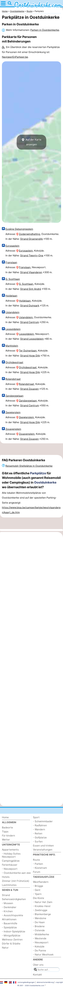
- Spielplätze (9, 927)
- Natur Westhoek (43, 954)
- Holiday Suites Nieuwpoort (11, 855)
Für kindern (8, 835)
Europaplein (12, 245)
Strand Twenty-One (31, 255)
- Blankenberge (42, 914)
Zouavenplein (13, 429)
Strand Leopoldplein (32, 338)
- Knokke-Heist (42, 906)
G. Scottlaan (12, 279)
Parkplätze (38, 473)
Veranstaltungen (42, 849)
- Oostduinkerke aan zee (16, 872)
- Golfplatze (40, 837)
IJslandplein (12, 312)
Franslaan (11, 262)
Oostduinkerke (45, 482)
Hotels (6, 876)
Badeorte (7, 827)
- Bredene (39, 926)
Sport (36, 817)
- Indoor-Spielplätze (13, 931)
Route (36, 859)
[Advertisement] (31, 449)
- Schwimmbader (43, 821)
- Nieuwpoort (9, 868)
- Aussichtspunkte (12, 915)
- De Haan (39, 922)
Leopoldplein (13, 329)
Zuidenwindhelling (29, 234)
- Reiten (37, 833)
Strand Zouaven (29, 388)
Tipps (5, 831)
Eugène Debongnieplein (19, 229)
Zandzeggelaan (14, 395)
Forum (36, 871)
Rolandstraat (13, 379)
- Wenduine (39, 918)
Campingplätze (11, 860)
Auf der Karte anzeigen (33, 142)
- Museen (7, 903)
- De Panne (39, 950)
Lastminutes (9, 884)
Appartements (10, 849)
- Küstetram (40, 867)
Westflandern (40, 881)
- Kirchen (7, 911)
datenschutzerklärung (45, 982)
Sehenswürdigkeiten (14, 899)
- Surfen (38, 841)
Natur (5, 947)
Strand (6, 895)
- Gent (36, 889)
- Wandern (39, 829)
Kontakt (37, 974)
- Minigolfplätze (11, 935)
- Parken (38, 863)
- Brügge (38, 885)
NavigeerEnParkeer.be (15, 56)
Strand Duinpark (29, 305)
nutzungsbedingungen (26, 982)
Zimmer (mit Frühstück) (15, 880)
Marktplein (11, 345)
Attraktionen (9, 919)
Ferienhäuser (9, 864)
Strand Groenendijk (31, 238)
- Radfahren (40, 825)
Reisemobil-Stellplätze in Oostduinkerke (28, 465)
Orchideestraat (14, 362)
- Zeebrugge (40, 910)
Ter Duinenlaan (28, 350)
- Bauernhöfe (9, 923)
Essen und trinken (43, 845)
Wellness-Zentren (12, 939)
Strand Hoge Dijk (30, 355)
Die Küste (38, 898)
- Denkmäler (9, 907)
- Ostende (39, 930)
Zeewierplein (13, 412)
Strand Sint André (30, 288)
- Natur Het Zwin (42, 902)
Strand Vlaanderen (31, 272)
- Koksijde (38, 946)
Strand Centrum (29, 322)
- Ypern (37, 894)
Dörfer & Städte (11, 943)
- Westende (39, 938)
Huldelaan (11, 295)
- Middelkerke (41, 934)
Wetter (6, 839)
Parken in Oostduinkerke (44, 29)
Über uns (38, 964)
